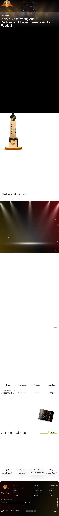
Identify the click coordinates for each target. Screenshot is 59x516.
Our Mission (36, 488)
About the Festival (17, 485)
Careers (15, 492)
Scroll (57, 12)
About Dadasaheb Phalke (18, 488)
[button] (56, 4)
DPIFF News (15, 495)
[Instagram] (32, 511)
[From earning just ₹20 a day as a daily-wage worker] (37, 446)
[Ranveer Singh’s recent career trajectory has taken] (7, 446)
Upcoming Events (37, 492)
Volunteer (15, 490)
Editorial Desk (36, 495)
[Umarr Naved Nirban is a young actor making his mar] (51, 446)
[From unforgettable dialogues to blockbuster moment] (22, 446)
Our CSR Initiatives (37, 490)
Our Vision (35, 485)
